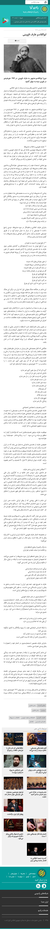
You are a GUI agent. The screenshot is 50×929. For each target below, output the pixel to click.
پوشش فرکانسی (35, 2)
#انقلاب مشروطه (14, 717)
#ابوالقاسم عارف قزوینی (28, 717)
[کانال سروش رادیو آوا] (44, 886)
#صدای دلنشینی (40, 721)
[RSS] (38, 886)
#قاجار (31, 721)
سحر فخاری (32, 705)
